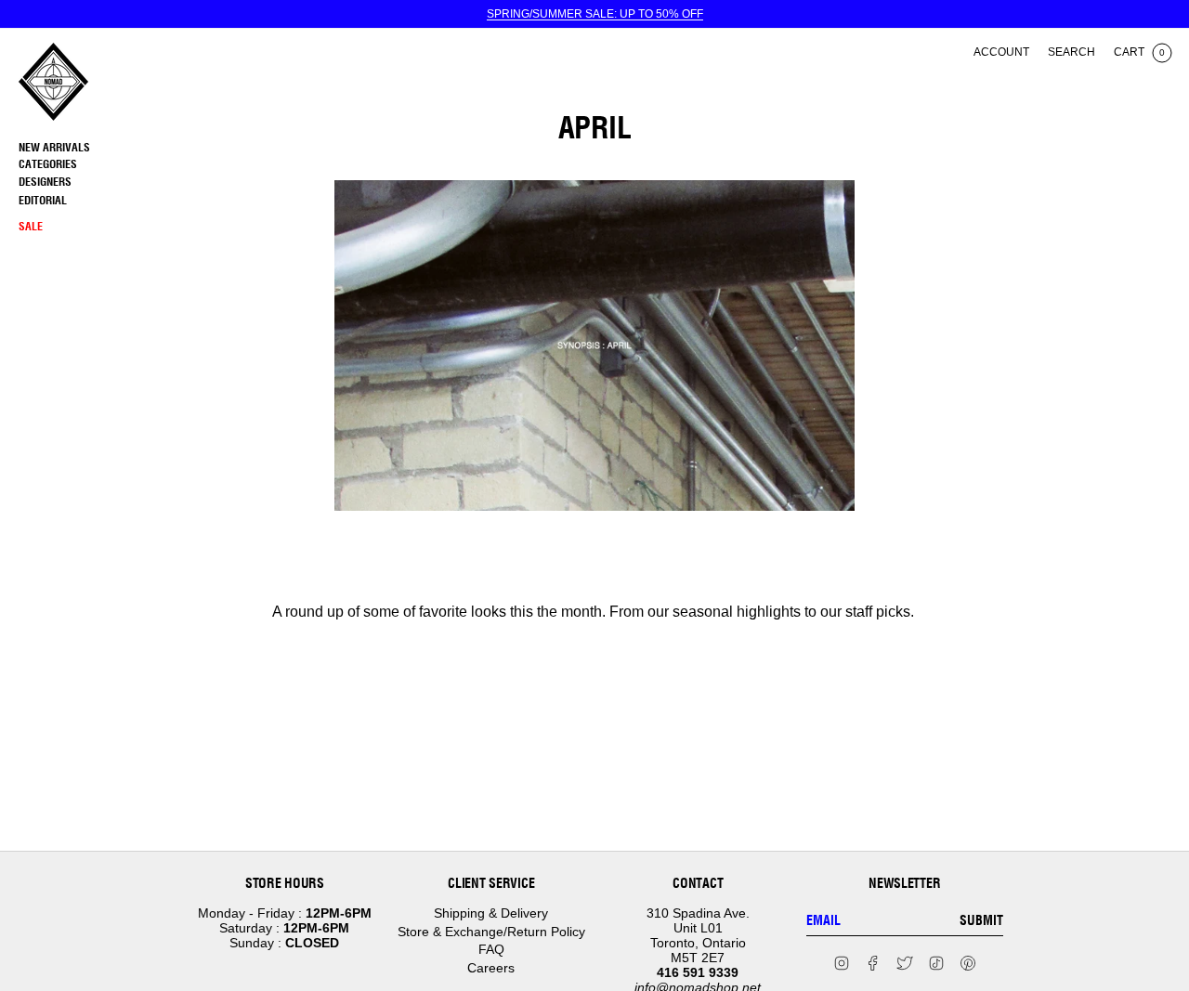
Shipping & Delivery (491, 913)
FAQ (491, 949)
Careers (491, 967)
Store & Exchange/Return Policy (491, 931)
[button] (97, 165)
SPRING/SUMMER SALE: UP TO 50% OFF (595, 13)
